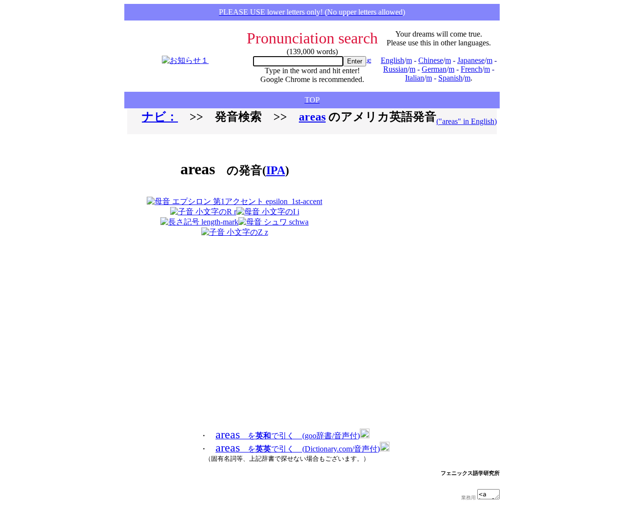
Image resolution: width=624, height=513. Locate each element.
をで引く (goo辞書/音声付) (287, 435)
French (471, 69)
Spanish (450, 78)
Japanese (471, 60)
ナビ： (160, 116)
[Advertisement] (397, 189)
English (392, 60)
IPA (275, 170)
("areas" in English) (466, 121)
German (434, 69)
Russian (395, 69)
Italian (414, 78)
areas (312, 116)
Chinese (430, 60)
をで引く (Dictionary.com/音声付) (297, 449)
